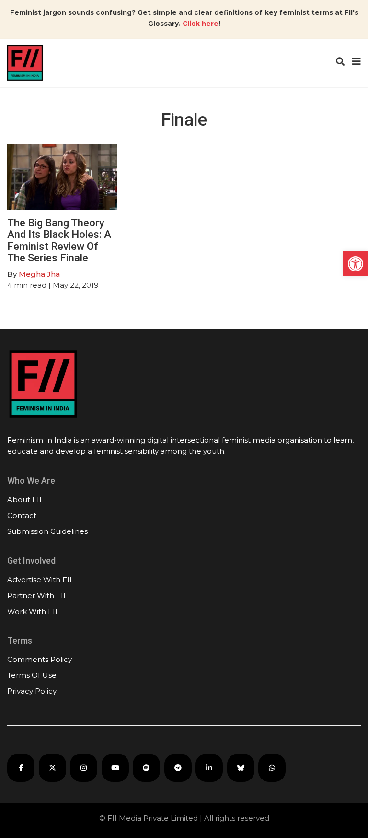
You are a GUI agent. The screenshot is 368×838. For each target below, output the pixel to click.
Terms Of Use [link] (32, 675)
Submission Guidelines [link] (47, 531)
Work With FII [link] (32, 611)
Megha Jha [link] (39, 274)
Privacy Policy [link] (32, 691)
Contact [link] (21, 515)
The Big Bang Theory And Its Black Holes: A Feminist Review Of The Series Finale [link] (59, 240)
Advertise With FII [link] (39, 579)
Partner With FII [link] (36, 595)
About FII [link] (24, 499)
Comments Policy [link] (39, 659)
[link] (355, 263)
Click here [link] (200, 23)
